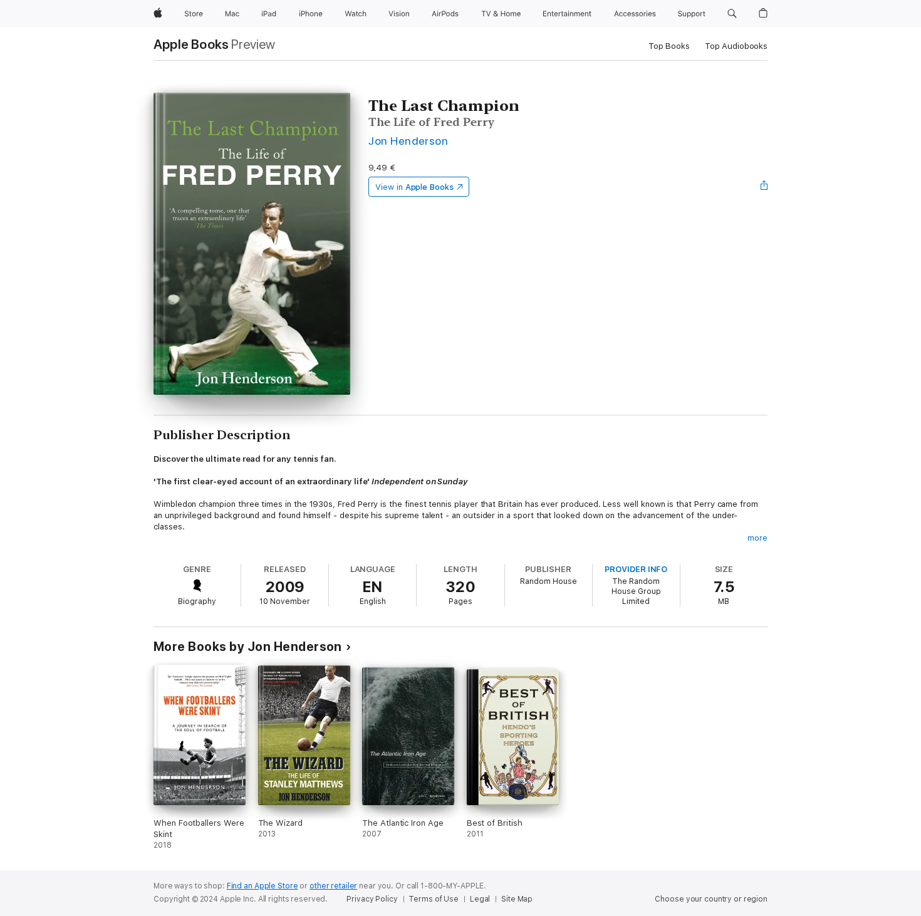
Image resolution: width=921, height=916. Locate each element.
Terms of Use (433, 899)
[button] (732, 14)
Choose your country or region (711, 899)
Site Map (517, 899)
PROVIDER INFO (636, 569)
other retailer (333, 886)
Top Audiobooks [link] (736, 46)
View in (414, 187)
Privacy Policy (371, 899)
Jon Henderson (408, 140)
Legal (480, 899)
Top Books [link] (669, 46)
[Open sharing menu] (764, 186)
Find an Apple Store (262, 886)
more (757, 538)
